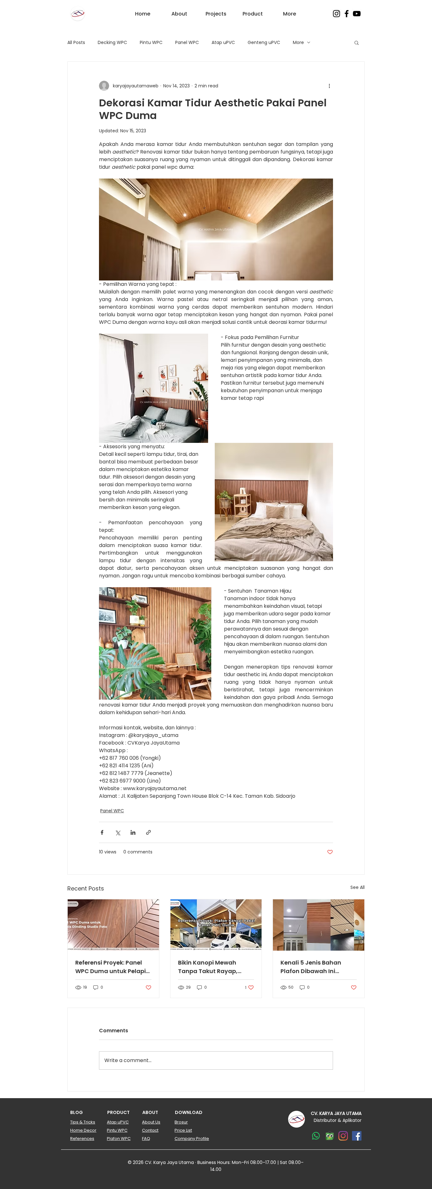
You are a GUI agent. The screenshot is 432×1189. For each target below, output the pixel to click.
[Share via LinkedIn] (133, 832)
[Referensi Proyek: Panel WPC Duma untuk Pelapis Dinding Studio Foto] (113, 925)
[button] (357, 42)
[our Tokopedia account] (329, 1136)
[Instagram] (336, 13)
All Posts (76, 42)
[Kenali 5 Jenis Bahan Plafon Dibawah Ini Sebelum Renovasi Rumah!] (318, 925)
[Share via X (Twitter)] (117, 832)
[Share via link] (148, 832)
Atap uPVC (223, 42)
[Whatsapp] (316, 1136)
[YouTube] (356, 13)
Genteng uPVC (264, 42)
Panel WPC (187, 42)
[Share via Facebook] (102, 832)
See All (357, 887)
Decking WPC (112, 42)
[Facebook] (346, 13)
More (298, 42)
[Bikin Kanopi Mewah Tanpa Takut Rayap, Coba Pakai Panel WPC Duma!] (216, 925)
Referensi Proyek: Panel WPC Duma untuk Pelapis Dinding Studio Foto (112, 967)
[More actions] (329, 86)
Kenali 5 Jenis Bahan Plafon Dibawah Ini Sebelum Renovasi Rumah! (311, 967)
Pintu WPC (151, 42)
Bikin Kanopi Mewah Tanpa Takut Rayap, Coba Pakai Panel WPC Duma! (211, 967)
